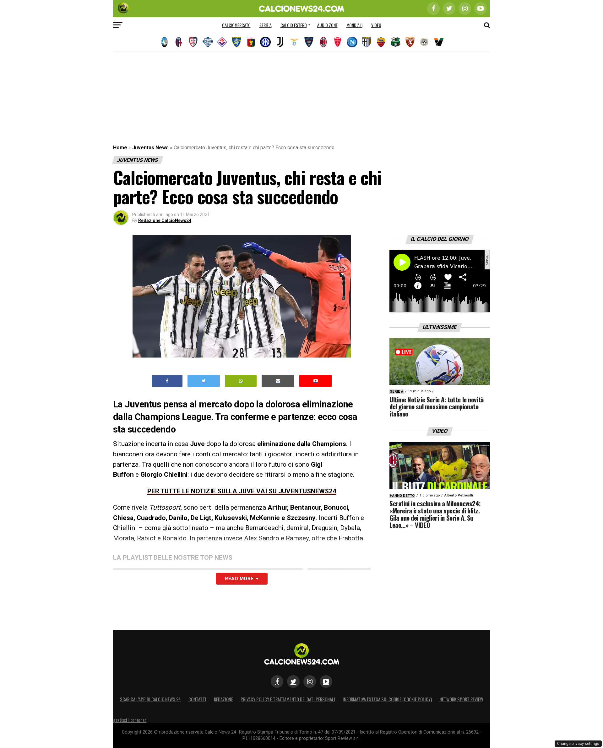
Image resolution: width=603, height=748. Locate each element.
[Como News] (207, 42)
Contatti (197, 699)
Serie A (265, 25)
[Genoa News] (251, 42)
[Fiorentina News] (222, 42)
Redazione (223, 699)
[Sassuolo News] (395, 42)
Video (376, 25)
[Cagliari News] (193, 42)
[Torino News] (410, 42)
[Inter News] (265, 42)
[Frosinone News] (236, 42)
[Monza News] (337, 42)
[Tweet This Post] (203, 381)
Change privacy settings (578, 743)
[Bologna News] (178, 42)
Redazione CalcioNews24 (164, 220)
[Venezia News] (439, 42)
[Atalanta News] (164, 42)
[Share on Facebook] (167, 381)
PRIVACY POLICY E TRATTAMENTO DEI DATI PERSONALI (288, 699)
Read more (239, 578)
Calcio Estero (293, 25)
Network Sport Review (461, 699)
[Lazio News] (294, 42)
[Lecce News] (309, 42)
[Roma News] (381, 42)
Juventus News (150, 148)
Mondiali (354, 25)
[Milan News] (323, 42)
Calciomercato (236, 25)
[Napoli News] (352, 42)
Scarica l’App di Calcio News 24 (150, 699)
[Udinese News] (424, 42)
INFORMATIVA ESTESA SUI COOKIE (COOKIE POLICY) (387, 699)
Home (120, 148)
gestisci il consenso (129, 720)
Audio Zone (327, 25)
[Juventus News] (280, 42)
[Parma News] (366, 42)
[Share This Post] (240, 381)
